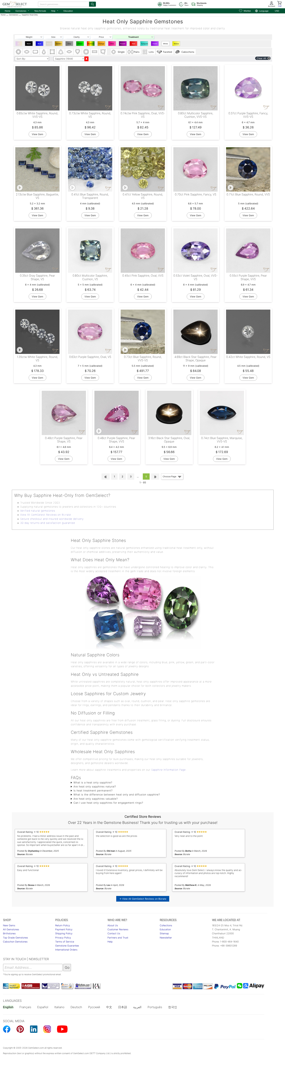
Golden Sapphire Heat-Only (59, 44)
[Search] (92, 4)
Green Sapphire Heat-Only (80, 44)
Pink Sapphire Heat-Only (112, 44)
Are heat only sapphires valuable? (95, 798)
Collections (166, 925)
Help (54, 10)
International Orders (66, 949)
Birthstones (9, 933)
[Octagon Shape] (35, 52)
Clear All (261, 58)
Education (68, 11)
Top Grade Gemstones (15, 937)
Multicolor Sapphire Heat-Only (91, 44)
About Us (112, 925)
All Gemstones (11, 929)
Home (7, 11)
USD (277, 11)
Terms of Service (64, 941)
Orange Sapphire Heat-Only (101, 44)
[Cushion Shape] (86, 52)
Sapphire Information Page (168, 769)
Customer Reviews (117, 929)
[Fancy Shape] (103, 52)
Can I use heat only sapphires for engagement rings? (108, 802)
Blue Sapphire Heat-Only (39, 44)
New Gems (9, 925)
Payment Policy (63, 929)
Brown (49, 44)
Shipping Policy (63, 933)
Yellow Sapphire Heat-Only (176, 44)
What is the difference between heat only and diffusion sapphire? (116, 794)
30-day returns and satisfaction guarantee (47, 522)
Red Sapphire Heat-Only (133, 44)
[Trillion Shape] (61, 52)
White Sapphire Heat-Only (165, 44)
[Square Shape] (52, 52)
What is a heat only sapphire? (92, 782)
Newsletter (166, 937)
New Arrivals (40, 11)
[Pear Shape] (44, 52)
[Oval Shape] (27, 52)
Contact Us (113, 933)
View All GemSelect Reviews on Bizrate (45, 514)
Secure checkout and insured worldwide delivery (52, 518)
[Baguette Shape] (94, 52)
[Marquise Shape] (69, 52)
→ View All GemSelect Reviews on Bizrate (142, 898)
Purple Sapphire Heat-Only (123, 44)
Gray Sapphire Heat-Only (69, 44)
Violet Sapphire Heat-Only (155, 44)
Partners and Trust (117, 937)
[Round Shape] (18, 52)
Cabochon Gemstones (15, 941)
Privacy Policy (63, 937)
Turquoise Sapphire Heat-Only (144, 44)
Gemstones (22, 10)
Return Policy (62, 925)
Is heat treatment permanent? (93, 790)
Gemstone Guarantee (67, 945)
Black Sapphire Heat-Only (29, 44)
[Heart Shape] (77, 52)
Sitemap (164, 933)
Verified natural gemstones (37, 510)
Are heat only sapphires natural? (94, 786)
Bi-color (19, 44)
